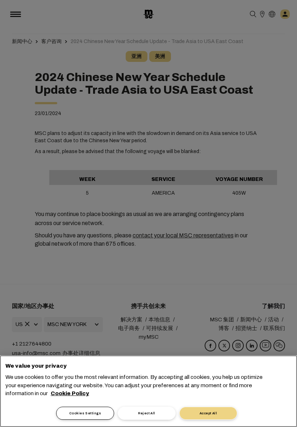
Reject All (146, 413)
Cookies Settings (85, 413)
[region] (148, 391)
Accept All (208, 413)
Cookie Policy (70, 393)
